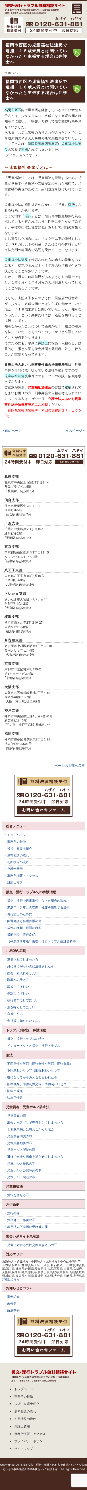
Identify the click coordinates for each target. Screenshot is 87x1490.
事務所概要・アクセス (22, 875)
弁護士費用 (15, 868)
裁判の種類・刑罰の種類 (24, 927)
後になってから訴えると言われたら (32, 1077)
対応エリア (15, 882)
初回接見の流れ (18, 862)
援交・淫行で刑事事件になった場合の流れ (36, 900)
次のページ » (75, 430)
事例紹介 (13, 1296)
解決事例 (13, 1310)
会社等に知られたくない (24, 1020)
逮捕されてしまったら (22, 959)
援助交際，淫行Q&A (21, 934)
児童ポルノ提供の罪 (21, 1163)
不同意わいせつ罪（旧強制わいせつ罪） (35, 1070)
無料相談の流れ (18, 855)
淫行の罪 (13, 1213)
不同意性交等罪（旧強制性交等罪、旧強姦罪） (40, 1063)
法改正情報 (15, 1097)
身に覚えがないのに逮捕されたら (30, 966)
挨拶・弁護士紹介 (19, 848)
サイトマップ (23, 1448)
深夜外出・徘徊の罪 (21, 1220)
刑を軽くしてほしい (21, 1007)
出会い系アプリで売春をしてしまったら (35, 1122)
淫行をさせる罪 (18, 1195)
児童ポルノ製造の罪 (21, 1177)
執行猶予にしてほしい (22, 1000)
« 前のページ (12, 430)
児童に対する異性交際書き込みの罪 (32, 1245)
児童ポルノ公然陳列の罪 (24, 1170)
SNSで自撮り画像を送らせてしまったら (35, 1156)
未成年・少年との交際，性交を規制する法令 (38, 907)
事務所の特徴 (16, 841)
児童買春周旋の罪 (19, 1136)
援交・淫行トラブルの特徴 (26, 1038)
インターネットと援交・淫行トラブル (33, 1045)
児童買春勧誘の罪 (19, 1143)
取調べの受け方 (18, 979)
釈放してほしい (18, 986)
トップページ (16, 834)
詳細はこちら (11, 1279)
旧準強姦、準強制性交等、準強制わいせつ (36, 1084)
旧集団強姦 (15, 1090)
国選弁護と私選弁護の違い (26, 921)
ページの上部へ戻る (70, 765)
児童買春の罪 (16, 1115)
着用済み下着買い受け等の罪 (27, 1226)
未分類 (12, 1303)
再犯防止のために (19, 914)
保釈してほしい (18, 993)
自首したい (15, 1013)
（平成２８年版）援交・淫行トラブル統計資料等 (41, 941)
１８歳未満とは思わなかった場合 (30, 1129)
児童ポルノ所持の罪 (21, 1149)
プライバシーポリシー (30, 1441)
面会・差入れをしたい (22, 973)
